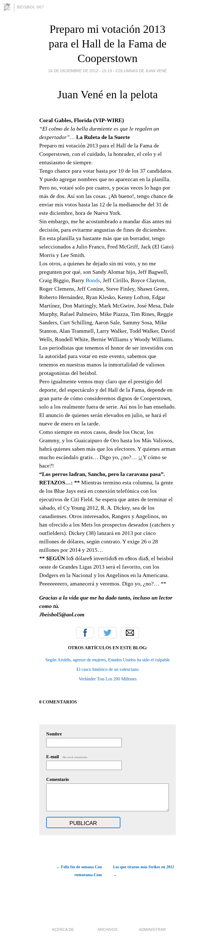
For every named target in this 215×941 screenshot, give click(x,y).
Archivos (107, 929)
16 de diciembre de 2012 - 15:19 (80, 71)
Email (130, 632)
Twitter (107, 632)
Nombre (54, 734)
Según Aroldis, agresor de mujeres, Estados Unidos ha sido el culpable (107, 659)
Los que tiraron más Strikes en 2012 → (143, 871)
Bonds (93, 280)
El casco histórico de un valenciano (107, 669)
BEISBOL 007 (30, 7)
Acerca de (63, 929)
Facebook (85, 632)
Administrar (152, 929)
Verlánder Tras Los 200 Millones (108, 678)
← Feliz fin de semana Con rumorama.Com (79, 871)
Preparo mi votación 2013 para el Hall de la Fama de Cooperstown (108, 44)
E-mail (67, 756)
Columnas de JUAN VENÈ (141, 71)
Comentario (57, 779)
